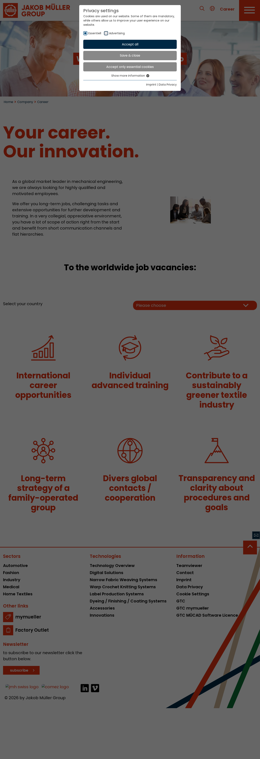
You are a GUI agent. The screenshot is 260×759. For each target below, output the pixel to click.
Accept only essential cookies (130, 66)
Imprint (151, 85)
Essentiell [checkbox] (94, 33)
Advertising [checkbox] (117, 33)
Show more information (128, 76)
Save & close (130, 55)
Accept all (130, 44)
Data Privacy (168, 85)
